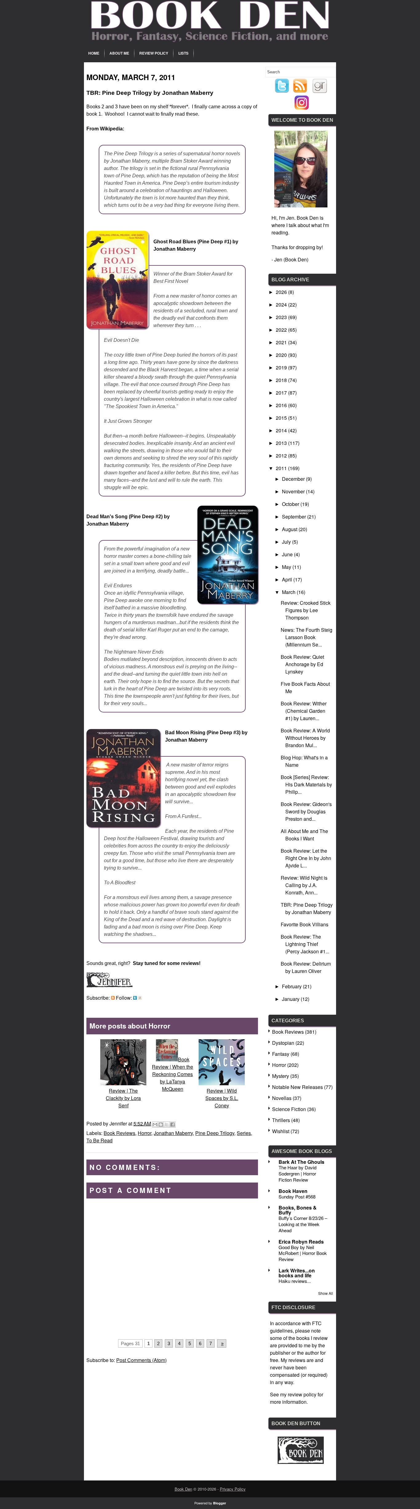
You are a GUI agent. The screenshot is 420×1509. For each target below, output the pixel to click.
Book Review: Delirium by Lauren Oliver (306, 967)
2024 (282, 304)
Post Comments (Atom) (141, 1360)
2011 (282, 468)
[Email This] (155, 1124)
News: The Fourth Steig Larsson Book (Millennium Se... (306, 637)
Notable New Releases (297, 1086)
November (294, 491)
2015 (282, 417)
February (292, 986)
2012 (282, 455)
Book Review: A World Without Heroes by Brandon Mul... (305, 738)
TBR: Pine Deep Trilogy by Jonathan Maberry (307, 908)
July (287, 541)
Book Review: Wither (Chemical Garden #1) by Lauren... (304, 711)
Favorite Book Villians (304, 924)
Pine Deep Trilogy (214, 1133)
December (294, 478)
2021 (282, 342)
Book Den (183, 1489)
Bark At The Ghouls (301, 1161)
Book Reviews (119, 1133)
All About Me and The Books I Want (304, 835)
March (289, 592)
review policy (302, 1394)
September (294, 516)
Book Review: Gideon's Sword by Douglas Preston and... (306, 811)
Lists (183, 53)
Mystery (280, 1075)
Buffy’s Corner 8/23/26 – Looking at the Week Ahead (303, 1224)
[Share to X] (167, 1124)
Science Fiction (289, 1109)
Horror (144, 1133)
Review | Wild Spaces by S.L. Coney (221, 1098)
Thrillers (281, 1120)
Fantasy (280, 1053)
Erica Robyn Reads (301, 1241)
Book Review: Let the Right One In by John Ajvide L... (306, 858)
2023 (282, 317)
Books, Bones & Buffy (298, 1210)
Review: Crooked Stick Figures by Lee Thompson (306, 610)
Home (93, 53)
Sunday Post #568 (297, 1196)
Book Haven (293, 1190)
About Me (119, 53)
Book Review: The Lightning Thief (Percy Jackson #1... (305, 944)
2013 (282, 442)
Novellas (281, 1098)
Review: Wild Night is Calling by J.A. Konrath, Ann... (304, 885)
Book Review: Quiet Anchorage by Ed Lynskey (302, 664)
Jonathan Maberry (173, 1133)
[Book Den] (301, 1461)
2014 (282, 430)
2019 (282, 367)
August (290, 529)
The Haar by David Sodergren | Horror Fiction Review (297, 1173)
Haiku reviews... (295, 1281)
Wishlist (280, 1131)
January (291, 998)
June (288, 554)
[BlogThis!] (161, 1124)
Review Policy (153, 53)
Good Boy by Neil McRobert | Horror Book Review (303, 1253)
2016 (282, 405)
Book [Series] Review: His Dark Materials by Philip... (306, 784)
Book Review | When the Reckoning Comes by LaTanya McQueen (172, 1074)
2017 (282, 392)
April (287, 579)
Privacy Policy (233, 1489)
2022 (282, 329)
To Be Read (99, 1140)
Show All (325, 1293)
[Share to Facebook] (172, 1124)
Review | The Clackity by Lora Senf (123, 1098)
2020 (282, 354)
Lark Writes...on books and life (297, 1273)
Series (244, 1133)
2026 (282, 291)
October (291, 504)
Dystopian (283, 1042)
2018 (282, 380)
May (287, 566)
